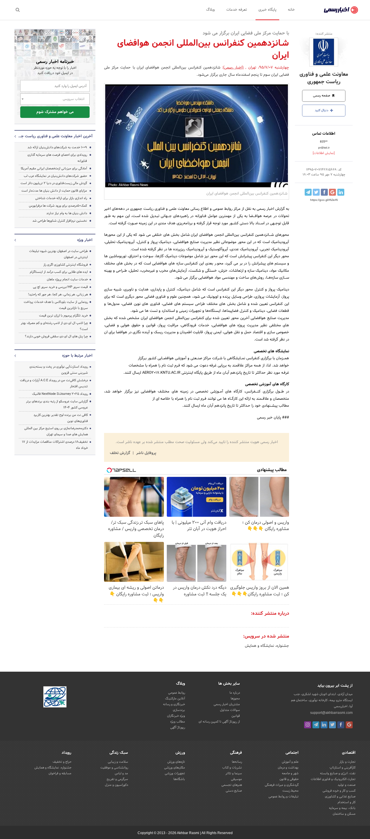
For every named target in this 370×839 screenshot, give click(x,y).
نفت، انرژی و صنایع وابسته (338, 773)
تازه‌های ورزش (176, 761)
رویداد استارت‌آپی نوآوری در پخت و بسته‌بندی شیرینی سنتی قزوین (58, 369)
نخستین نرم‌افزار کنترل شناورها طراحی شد (59, 220)
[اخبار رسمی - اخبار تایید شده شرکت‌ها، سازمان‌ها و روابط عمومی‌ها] (340, 10)
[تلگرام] (315, 724)
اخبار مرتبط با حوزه (77, 356)
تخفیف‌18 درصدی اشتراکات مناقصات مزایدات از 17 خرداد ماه (55, 445)
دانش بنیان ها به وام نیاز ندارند (66, 213)
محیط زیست (290, 790)
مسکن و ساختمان (344, 813)
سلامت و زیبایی (118, 761)
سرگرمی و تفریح (117, 779)
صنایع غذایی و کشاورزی (340, 796)
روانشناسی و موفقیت (114, 767)
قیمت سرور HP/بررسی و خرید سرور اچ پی (60, 287)
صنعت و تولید (347, 785)
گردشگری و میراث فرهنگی (282, 785)
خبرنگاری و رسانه (174, 704)
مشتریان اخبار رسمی (227, 704)
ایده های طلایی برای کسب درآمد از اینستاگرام (59, 272)
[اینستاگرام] (307, 724)
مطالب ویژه (177, 721)
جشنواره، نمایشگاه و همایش (267, 646)
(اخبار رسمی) (233, 67)
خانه (291, 10)
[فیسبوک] (340, 724)
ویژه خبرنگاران (176, 715)
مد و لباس (121, 773)
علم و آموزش (290, 761)
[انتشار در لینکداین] (340, 192)
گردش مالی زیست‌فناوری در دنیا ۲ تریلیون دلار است (54, 183)
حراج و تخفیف (62, 761)
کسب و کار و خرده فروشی (339, 790)
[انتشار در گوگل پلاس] (332, 192)
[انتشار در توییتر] (316, 192)
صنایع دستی (234, 790)
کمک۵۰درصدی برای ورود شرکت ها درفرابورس (58, 205)
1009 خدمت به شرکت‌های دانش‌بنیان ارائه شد (57, 147)
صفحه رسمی (322, 95)
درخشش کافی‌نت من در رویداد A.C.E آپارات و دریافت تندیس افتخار (54, 383)
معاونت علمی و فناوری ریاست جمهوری (323, 78)
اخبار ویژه (84, 240)
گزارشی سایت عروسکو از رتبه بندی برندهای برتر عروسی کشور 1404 (57, 404)
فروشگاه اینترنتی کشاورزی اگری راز (65, 264)
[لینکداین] (324, 724)
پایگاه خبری (267, 10)
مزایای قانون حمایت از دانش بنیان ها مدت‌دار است (54, 190)
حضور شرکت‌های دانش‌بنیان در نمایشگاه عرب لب (55, 176)
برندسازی (179, 710)
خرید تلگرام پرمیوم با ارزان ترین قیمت (63, 315)
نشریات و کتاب (232, 767)
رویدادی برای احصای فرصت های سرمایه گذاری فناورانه (57, 158)
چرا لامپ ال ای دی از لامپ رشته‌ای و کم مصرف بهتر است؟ (54, 326)
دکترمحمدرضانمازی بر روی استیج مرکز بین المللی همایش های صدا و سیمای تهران (56, 431)
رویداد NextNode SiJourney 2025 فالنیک (60, 394)
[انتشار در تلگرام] (308, 192)
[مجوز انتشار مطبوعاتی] (54, 697)
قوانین (236, 715)
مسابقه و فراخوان (60, 773)
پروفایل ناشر (145, 453)
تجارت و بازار (347, 761)
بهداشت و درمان (288, 767)
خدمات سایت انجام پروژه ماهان (67, 279)
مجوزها (235, 698)
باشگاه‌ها (179, 779)
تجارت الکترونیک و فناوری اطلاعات (333, 779)
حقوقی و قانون (289, 779)
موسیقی (236, 779)
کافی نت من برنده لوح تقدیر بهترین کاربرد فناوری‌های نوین (61, 418)
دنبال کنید (322, 110)
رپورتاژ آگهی (177, 727)
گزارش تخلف (120, 453)
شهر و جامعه (290, 773)
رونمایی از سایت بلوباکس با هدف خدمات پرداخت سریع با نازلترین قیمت (56, 305)
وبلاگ (210, 10)
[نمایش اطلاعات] (324, 153)
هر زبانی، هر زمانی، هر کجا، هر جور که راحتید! (58, 294)
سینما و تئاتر (233, 773)
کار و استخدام (347, 802)
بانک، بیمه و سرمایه (342, 808)
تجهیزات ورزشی (175, 773)
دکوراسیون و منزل (116, 785)
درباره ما (235, 692)
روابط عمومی (176, 692)
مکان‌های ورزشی (174, 767)
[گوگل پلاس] (349, 724)
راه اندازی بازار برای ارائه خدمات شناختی (61, 198)
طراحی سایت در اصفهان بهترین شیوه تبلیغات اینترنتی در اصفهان (58, 254)
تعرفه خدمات (236, 10)
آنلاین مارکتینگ (175, 698)
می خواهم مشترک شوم (55, 112)
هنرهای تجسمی (231, 785)
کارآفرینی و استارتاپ (343, 767)
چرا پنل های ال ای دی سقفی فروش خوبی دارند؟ (56, 336)
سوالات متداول (230, 710)
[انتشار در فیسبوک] (324, 192)
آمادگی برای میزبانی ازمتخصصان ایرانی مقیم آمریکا (54, 168)
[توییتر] (332, 724)
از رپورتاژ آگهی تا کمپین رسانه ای (219, 721)
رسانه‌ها (237, 761)
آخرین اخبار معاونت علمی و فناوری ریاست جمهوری (54, 136)
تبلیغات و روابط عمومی (284, 796)
